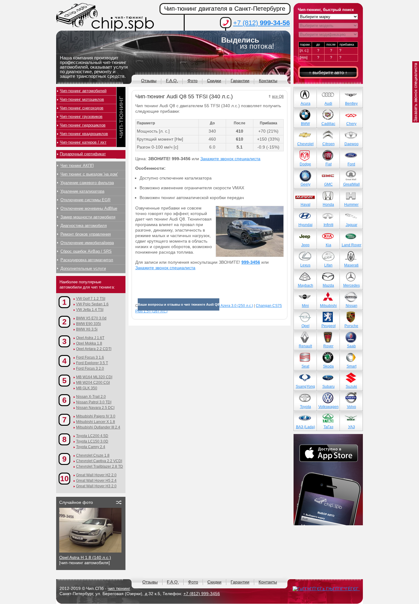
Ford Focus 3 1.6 (90, 357)
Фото (192, 80)
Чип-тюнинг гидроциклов (83, 125)
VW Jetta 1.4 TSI (89, 310)
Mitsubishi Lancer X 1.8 (95, 422)
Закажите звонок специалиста (230, 158)
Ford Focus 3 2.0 (90, 368)
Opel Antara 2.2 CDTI (93, 349)
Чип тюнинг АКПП (77, 165)
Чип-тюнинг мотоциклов (82, 99)
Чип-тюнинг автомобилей (83, 91)
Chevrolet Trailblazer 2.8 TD (99, 466)
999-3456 (250, 262)
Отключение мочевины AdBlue (88, 208)
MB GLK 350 (86, 388)
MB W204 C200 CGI (93, 382)
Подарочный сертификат (83, 154)
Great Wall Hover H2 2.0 (96, 475)
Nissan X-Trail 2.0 (91, 396)
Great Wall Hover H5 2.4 (96, 480)
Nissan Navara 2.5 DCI (95, 408)
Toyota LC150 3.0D (92, 441)
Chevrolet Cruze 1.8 (93, 455)
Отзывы (148, 80)
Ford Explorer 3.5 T (92, 363)
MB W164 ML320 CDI (94, 377)
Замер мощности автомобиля (87, 217)
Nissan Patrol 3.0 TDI (93, 402)
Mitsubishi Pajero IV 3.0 (95, 416)
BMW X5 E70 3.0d (91, 318)
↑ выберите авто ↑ (328, 72)
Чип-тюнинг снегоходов (81, 108)
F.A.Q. (172, 80)
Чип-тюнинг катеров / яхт (83, 142)
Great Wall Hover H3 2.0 (96, 486)
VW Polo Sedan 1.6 (92, 304)
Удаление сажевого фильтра (87, 182)
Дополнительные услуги (83, 268)
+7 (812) (261, 23)
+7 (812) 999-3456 (201, 593)
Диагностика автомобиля (83, 225)
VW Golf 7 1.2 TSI (90, 298)
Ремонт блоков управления (85, 234)
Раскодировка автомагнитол (86, 260)
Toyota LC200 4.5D (92, 436)
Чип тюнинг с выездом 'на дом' (89, 174)
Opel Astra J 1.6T (90, 338)
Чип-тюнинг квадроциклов (84, 133)
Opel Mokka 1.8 (89, 343)
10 (64, 478)
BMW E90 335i (88, 324)
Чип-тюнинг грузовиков (81, 116)
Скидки (214, 80)
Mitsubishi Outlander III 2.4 (98, 427)
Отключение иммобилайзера (87, 242)
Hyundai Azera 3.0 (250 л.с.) (229, 306)
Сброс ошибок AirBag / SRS (86, 251)
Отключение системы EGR (85, 200)
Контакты (268, 80)
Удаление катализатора (82, 191)
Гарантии (240, 80)
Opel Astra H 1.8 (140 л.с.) (85, 557)
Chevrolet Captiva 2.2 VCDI (99, 461)
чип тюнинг (119, 588)
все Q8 (278, 96)
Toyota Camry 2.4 (90, 447)
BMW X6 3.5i (87, 329)
